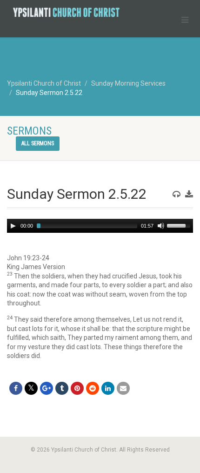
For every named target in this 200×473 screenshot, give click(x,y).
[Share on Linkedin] (107, 388)
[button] (100, 258)
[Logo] (67, 12)
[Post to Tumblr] (61, 388)
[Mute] (161, 226)
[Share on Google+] (46, 388)
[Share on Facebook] (15, 388)
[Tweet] (31, 388)
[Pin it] (77, 388)
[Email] (123, 388)
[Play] (13, 226)
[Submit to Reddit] (92, 388)
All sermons (37, 143)
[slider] (180, 225)
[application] (100, 226)
